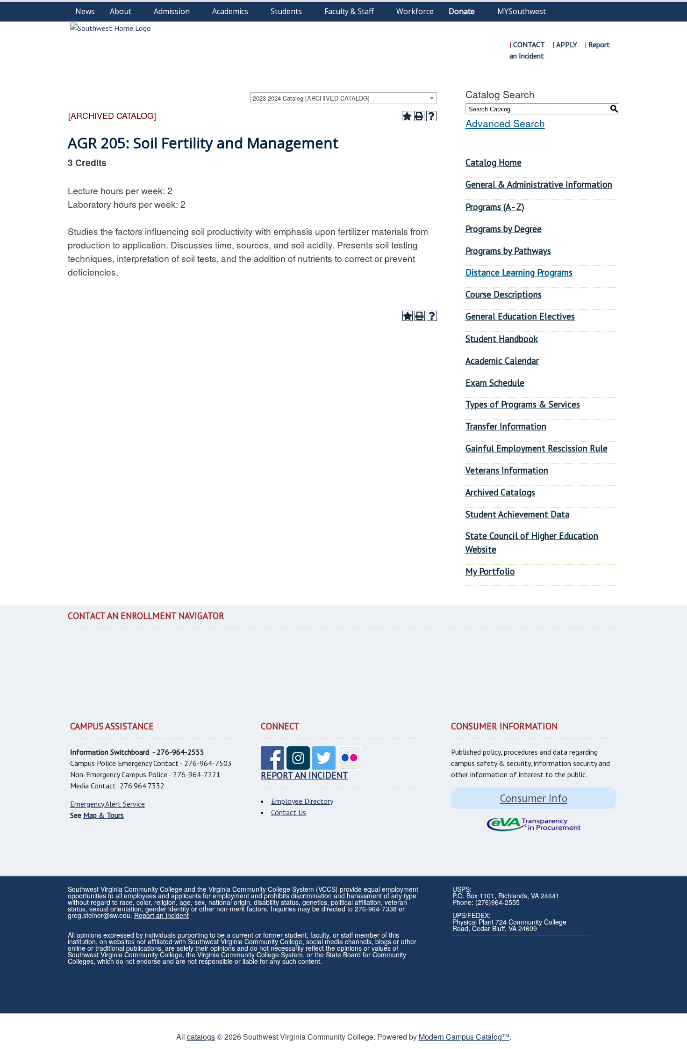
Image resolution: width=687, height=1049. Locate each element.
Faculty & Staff (349, 11)
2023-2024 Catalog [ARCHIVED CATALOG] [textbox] (311, 98)
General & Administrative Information (538, 184)
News (85, 11)
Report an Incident (161, 915)
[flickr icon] (349, 764)
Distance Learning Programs (518, 272)
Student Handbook (501, 338)
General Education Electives (520, 316)
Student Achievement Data (517, 514)
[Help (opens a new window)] (431, 116)
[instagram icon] (298, 764)
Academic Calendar (502, 360)
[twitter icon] (324, 764)
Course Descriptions (503, 294)
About (120, 11)
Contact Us (288, 812)
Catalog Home (493, 162)
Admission (172, 11)
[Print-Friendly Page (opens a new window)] (419, 116)
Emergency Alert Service (107, 804)
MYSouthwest (521, 11)
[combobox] (343, 97)
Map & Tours (103, 815)
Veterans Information (506, 470)
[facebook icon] (272, 764)
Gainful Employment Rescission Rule (536, 448)
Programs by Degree (503, 228)
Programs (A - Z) (494, 206)
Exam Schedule (494, 382)
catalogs (201, 1036)
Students (286, 11)
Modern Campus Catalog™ (464, 1036)
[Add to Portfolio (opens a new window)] (407, 116)
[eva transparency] (533, 824)
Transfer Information (505, 426)
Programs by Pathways (508, 250)
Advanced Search (505, 123)
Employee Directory (302, 801)
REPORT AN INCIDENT (304, 775)
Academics (230, 11)
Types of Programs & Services (522, 404)
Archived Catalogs (500, 492)
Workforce (415, 11)
